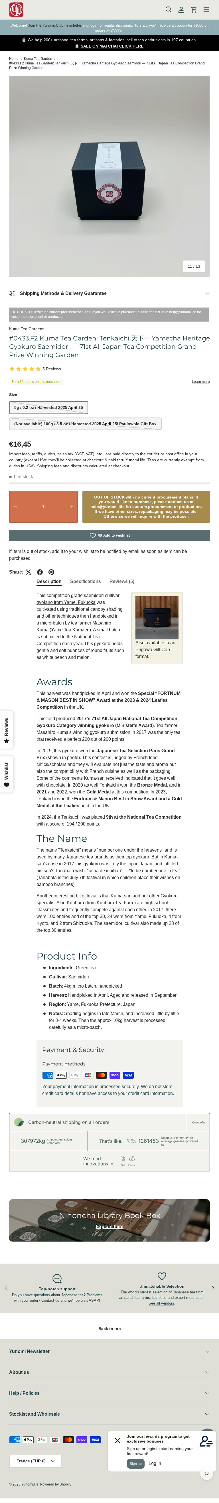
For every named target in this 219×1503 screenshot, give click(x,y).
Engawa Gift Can (152, 649)
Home (14, 59)
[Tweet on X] (28, 572)
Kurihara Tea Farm (115, 902)
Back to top (109, 1328)
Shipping (45, 466)
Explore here (109, 1226)
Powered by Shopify (55, 1484)
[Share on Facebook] (40, 572)
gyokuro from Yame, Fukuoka (66, 602)
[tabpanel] (109, 811)
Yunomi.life (29, 1484)
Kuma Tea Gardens (26, 328)
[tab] (49, 582)
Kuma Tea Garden (38, 59)
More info (198, 1122)
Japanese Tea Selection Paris (128, 750)
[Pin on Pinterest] (51, 572)
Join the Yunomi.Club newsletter (54, 25)
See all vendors (161, 1303)
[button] (194, 9)
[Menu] (206, 9)
